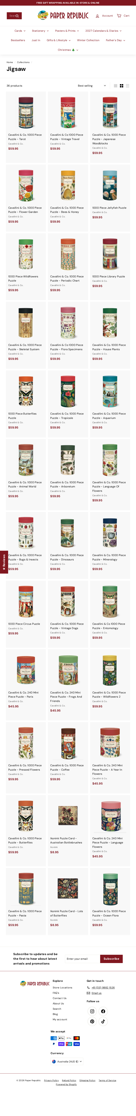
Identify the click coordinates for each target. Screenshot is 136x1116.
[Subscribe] (56, 570)
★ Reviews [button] (4, 562)
